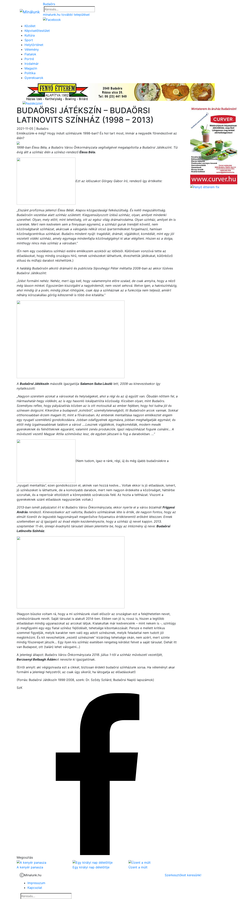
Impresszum (36, 883)
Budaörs (49, 4)
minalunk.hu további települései (66, 14)
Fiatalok (30, 54)
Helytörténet (34, 45)
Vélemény (32, 49)
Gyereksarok (34, 78)
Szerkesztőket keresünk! (183, 875)
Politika (30, 73)
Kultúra (30, 35)
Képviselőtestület (37, 31)
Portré (29, 59)
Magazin (31, 68)
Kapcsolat (34, 888)
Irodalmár (32, 64)
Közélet (30, 26)
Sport (29, 40)
